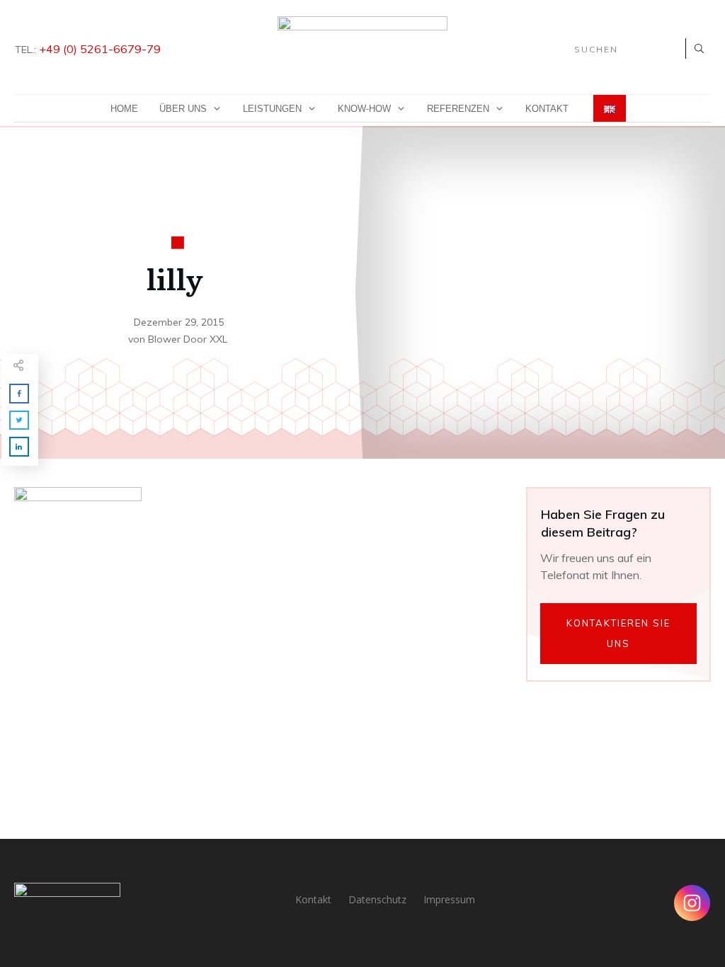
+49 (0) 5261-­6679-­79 (100, 49)
